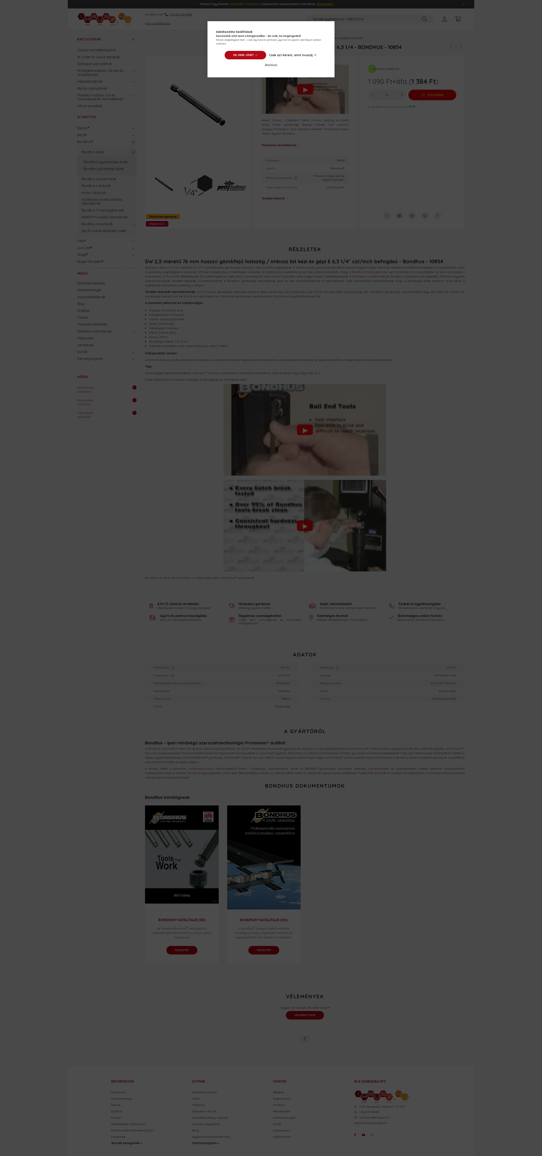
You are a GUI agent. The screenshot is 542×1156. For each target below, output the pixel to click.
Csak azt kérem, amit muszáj (291, 55)
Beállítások (271, 64)
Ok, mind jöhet (243, 55)
